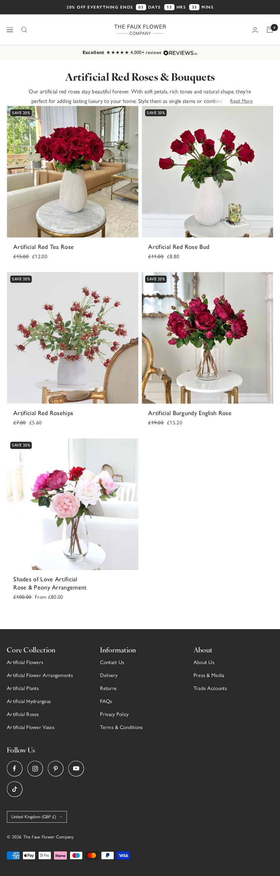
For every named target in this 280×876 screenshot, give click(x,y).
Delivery (108, 675)
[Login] (255, 30)
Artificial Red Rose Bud (178, 247)
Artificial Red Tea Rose (43, 247)
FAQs (106, 701)
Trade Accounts (210, 688)
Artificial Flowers (25, 662)
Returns (108, 688)
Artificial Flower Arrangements (40, 675)
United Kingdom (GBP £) (33, 816)
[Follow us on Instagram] (35, 768)
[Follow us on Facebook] (14, 768)
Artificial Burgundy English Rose (190, 413)
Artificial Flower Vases (31, 727)
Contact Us (112, 662)
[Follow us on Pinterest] (55, 768)
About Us (204, 662)
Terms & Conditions (121, 727)
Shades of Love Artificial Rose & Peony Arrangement (49, 583)
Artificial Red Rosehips (43, 413)
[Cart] (269, 30)
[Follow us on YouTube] (76, 768)
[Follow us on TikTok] (14, 789)
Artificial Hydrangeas (29, 701)
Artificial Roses (23, 714)
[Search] (24, 30)
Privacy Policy (114, 714)
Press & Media (209, 675)
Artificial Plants (23, 688)
